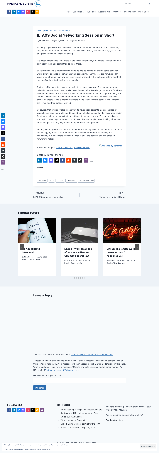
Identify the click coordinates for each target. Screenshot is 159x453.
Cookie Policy (47, 449)
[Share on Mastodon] (51, 160)
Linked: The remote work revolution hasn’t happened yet (121, 252)
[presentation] (37, 230)
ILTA (51, 180)
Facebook (42, 180)
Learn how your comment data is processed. (92, 354)
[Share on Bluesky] (45, 160)
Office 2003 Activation (71, 417)
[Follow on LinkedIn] (14, 12)
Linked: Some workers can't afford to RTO (80, 424)
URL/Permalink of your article (47, 375)
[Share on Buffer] (74, 160)
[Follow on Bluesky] (19, 12)
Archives (117, 12)
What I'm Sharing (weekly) (73, 420)
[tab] (74, 278)
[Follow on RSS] (37, 12)
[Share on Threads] (56, 160)
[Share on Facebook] (62, 160)
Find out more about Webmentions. (61, 370)
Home (68, 12)
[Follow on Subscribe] (42, 410)
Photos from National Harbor (112, 195)
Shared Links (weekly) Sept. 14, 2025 (78, 427)
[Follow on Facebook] (9, 12)
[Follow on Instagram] (28, 12)
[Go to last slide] (22, 247)
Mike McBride (44, 41)
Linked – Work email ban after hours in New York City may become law (78, 252)
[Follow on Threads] (32, 12)
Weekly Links (104, 12)
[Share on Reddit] (68, 160)
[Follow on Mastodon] (23, 12)
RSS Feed (91, 12)
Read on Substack (114, 420)
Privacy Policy (129, 12)
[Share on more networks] (80, 160)
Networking (71, 180)
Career (40, 31)
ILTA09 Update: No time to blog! (48, 195)
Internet (60, 180)
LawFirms (48, 31)
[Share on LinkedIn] (39, 160)
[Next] (137, 247)
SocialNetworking (62, 31)
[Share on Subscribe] (86, 160)
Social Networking (86, 180)
